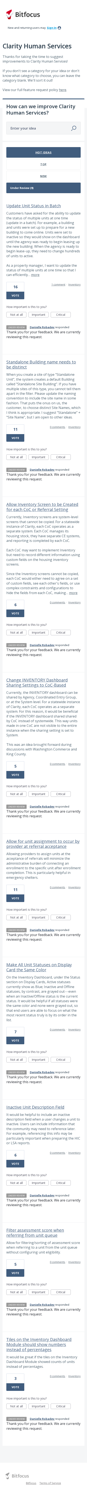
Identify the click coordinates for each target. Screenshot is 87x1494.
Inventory (74, 284)
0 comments (57, 427)
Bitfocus (31, 1483)
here (62, 89)
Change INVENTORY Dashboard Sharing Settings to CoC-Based (37, 682)
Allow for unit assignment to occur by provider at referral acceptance (43, 843)
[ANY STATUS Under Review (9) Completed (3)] (44, 188)
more (35, 274)
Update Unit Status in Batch (33, 206)
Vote (15, 295)
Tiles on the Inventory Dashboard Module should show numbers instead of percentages (39, 1344)
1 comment (58, 284)
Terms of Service (50, 1483)
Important (40, 315)
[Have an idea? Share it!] (23, 14)
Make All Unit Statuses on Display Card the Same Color (39, 967)
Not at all (18, 315)
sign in (52, 28)
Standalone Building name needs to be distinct (41, 364)
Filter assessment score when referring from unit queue (35, 1232)
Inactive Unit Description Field (35, 1107)
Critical (63, 315)
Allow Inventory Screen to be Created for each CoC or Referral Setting (42, 507)
